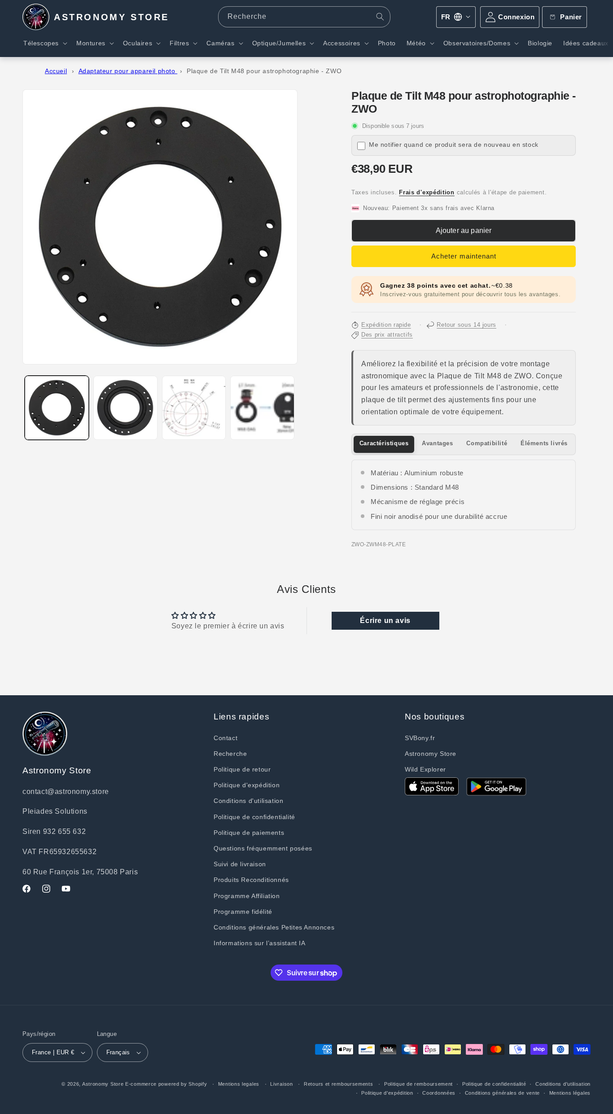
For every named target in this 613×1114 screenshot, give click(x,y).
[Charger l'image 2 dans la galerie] (125, 408)
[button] (44, 43)
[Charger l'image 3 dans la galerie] (194, 408)
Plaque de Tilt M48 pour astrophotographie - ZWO (264, 71)
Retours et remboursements (338, 1084)
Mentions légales (570, 1093)
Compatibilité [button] (486, 443)
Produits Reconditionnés (251, 879)
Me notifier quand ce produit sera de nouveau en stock (454, 144)
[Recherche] (380, 16)
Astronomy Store (430, 753)
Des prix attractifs (387, 335)
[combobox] (304, 17)
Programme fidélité (243, 911)
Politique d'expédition (247, 785)
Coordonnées (438, 1093)
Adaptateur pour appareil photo (128, 71)
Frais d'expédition (427, 192)
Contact (225, 737)
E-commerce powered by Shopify (166, 1084)
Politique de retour (242, 769)
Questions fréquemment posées (263, 848)
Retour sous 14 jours (466, 325)
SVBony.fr (420, 737)
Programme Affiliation (247, 895)
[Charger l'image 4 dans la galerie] (262, 408)
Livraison (281, 1084)
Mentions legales (238, 1084)
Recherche (230, 753)
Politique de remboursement (418, 1084)
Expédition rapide (386, 325)
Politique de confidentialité (254, 816)
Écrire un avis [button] (385, 620)
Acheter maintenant (463, 256)
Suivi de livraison (240, 864)
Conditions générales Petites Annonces (274, 927)
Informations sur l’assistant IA (260, 943)
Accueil (56, 71)
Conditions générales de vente (502, 1093)
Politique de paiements (249, 832)
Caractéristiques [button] (384, 443)
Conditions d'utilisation (248, 800)
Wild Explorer (425, 769)
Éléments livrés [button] (544, 443)
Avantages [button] (437, 443)
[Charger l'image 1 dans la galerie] (57, 408)
